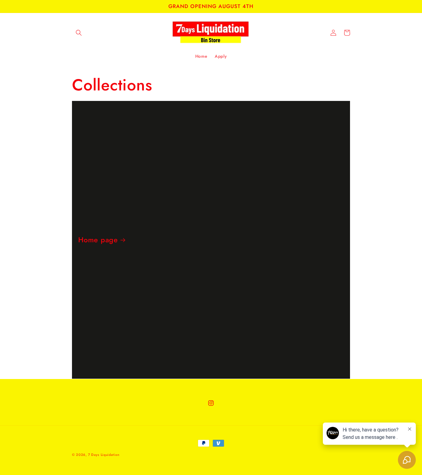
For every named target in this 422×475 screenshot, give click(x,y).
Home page (98, 239)
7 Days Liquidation (104, 454)
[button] (79, 33)
